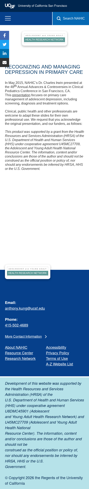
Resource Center (19, 352)
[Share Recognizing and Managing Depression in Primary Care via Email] (4, 62)
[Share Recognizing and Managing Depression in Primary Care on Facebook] (4, 35)
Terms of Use (57, 358)
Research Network (20, 358)
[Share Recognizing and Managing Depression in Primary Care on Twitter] (4, 44)
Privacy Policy (57, 352)
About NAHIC (16, 347)
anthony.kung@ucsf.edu (25, 308)
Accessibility (56, 347)
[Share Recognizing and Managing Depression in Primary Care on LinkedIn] (4, 53)
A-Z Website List (59, 363)
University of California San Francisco (42, 5)
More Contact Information (23, 336)
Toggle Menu (8, 18)
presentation (21, 95)
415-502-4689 (16, 325)
